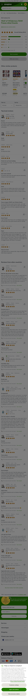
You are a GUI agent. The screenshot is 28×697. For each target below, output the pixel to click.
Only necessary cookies (14, 694)
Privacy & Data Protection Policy (17, 681)
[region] (14, 680)
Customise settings (14, 685)
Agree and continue (14, 689)
